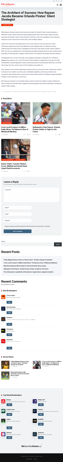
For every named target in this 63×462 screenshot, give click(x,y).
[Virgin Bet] (3, 343)
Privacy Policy (29, 459)
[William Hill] (35, 403)
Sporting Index (11, 307)
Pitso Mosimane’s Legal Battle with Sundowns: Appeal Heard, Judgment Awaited (28, 272)
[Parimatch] (3, 332)
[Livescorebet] (3, 298)
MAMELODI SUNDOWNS (7, 159)
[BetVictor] (35, 436)
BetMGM (40, 419)
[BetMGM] (35, 422)
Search (3, 241)
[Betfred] (3, 436)
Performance (38, 91)
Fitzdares (9, 317)
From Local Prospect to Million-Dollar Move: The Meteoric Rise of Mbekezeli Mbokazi (14, 129)
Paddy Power (11, 409)
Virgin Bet (10, 339)
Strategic (54, 91)
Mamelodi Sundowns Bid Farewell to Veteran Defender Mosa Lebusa (25, 266)
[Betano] (3, 403)
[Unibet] (3, 422)
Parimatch (10, 329)
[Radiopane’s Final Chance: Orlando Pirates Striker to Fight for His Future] (47, 113)
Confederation (8, 91)
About (35, 459)
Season (49, 91)
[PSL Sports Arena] (7, 4)
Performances (44, 91)
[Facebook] (53, 1)
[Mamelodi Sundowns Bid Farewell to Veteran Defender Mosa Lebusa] (5, 379)
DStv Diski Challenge (22, 91)
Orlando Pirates (30, 91)
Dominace (14, 91)
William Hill (41, 400)
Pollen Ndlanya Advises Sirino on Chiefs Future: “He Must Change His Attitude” (28, 260)
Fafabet (40, 409)
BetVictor (41, 432)
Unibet (9, 419)
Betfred (9, 432)
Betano (9, 400)
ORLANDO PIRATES (7, 25)
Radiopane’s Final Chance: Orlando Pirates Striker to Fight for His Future (46, 129)
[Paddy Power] (3, 412)
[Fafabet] (35, 412)
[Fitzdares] (3, 320)
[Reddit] (61, 1)
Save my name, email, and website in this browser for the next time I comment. (27, 226)
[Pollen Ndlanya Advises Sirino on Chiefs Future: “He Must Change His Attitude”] (5, 368)
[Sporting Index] (3, 310)
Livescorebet (11, 295)
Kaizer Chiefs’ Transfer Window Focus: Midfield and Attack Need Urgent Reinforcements (14, 166)
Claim (9, 302)
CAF (4, 91)
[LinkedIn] (58, 1)
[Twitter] (56, 1)
